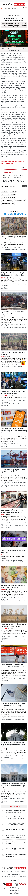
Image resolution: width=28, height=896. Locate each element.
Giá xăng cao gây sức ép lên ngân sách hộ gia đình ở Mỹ (16, 855)
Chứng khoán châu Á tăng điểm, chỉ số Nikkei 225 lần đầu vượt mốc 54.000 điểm (14, 181)
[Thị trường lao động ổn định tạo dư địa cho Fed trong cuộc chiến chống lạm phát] (14, 773)
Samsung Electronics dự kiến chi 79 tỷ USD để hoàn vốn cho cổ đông (13, 705)
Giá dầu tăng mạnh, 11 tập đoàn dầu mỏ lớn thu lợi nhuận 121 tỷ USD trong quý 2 (15, 836)
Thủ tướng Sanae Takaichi (8, 197)
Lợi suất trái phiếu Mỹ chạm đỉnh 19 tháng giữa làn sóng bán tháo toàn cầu (13, 756)
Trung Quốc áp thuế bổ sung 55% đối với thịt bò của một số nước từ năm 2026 (14, 526)
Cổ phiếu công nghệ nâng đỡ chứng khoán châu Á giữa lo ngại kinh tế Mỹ (15, 817)
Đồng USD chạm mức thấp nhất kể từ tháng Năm (12, 247)
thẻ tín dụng (5, 191)
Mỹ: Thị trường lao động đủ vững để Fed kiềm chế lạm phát (13, 802)
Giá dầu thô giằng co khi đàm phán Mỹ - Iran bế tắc (16, 842)
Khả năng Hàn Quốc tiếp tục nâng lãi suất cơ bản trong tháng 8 (13, 586)
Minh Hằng (3, 749)
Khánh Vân (3, 589)
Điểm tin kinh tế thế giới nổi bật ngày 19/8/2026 (12, 560)
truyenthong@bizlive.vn (16, 874)
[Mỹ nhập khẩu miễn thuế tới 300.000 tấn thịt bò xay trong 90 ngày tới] (14, 499)
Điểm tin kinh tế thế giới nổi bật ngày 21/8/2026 (13, 552)
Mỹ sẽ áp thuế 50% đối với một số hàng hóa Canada (12, 313)
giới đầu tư (13, 191)
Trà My (2, 316)
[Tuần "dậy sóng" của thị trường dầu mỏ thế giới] (14, 341)
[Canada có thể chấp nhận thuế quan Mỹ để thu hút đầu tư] (14, 459)
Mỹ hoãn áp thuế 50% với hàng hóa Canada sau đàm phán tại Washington (13, 325)
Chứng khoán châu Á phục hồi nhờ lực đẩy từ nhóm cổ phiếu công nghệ (15, 811)
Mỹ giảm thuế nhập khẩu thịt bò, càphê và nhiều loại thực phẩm (14, 523)
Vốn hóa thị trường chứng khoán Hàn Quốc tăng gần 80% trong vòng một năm (14, 176)
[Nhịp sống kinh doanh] (14, 868)
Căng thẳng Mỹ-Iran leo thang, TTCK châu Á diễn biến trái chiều (15, 849)
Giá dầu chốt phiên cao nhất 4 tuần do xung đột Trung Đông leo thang (13, 637)
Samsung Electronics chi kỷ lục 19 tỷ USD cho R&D (13, 719)
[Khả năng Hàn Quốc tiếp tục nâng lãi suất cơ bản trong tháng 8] (14, 574)
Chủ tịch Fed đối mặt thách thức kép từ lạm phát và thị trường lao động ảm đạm (13, 799)
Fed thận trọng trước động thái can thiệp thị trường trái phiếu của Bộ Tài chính (13, 745)
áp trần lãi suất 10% (20, 200)
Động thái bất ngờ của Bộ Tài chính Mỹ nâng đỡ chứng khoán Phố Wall (13, 284)
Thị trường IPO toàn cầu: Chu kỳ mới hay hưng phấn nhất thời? (13, 392)
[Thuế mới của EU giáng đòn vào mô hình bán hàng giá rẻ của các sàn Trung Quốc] (14, 418)
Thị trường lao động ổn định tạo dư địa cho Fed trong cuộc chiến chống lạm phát (13, 786)
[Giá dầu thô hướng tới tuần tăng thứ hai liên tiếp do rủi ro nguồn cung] (14, 614)
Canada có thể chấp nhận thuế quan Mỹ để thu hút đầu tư (13, 328)
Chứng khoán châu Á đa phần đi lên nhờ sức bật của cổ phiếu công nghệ (13, 404)
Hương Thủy (4, 395)
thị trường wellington (7, 200)
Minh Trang (4, 241)
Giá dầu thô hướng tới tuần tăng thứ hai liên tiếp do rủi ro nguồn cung (14, 367)
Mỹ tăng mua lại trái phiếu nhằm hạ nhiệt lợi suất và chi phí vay (13, 759)
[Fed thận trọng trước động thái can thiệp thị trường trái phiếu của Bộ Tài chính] (14, 732)
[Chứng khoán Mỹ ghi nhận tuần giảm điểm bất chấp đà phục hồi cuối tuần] (14, 262)
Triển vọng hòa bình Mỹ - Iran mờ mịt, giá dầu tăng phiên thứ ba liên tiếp (15, 823)
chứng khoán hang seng (8, 203)
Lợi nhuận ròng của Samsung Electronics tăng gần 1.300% (12, 717)
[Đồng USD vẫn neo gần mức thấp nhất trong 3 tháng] (14, 226)
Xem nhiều (7, 8)
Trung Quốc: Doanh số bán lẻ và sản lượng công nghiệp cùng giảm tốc (13, 445)
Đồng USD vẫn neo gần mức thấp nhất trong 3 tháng (13, 238)
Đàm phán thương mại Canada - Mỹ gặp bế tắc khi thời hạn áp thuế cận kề (13, 483)
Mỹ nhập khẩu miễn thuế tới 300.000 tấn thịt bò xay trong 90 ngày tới (13, 511)
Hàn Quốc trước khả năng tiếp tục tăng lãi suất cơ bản (13, 600)
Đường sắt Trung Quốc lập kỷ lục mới (10, 443)
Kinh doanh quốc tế (14, 13)
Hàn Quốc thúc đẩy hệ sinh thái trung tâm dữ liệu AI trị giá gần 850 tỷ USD (14, 598)
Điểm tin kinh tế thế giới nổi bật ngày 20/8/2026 (12, 561)
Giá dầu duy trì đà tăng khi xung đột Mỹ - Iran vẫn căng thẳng (13, 640)
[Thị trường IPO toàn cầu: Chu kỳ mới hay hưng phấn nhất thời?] (14, 380)
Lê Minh (3, 514)
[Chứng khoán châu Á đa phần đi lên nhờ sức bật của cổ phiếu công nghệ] (14, 654)
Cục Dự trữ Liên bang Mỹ (8, 194)
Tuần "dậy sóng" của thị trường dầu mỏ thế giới (13, 353)
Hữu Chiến (3, 435)
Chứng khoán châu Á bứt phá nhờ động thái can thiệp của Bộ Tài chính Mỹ (14, 287)
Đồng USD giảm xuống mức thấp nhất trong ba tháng (13, 249)
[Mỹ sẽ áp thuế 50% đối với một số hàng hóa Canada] (14, 301)
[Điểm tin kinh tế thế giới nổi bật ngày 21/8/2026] (14, 540)
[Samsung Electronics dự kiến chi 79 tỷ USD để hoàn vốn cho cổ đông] (14, 693)
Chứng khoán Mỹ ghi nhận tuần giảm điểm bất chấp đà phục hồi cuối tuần (13, 274)
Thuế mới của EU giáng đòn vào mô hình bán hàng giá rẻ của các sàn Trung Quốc (14, 431)
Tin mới (14, 8)
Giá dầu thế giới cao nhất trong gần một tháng (12, 364)
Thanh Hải (3, 474)
